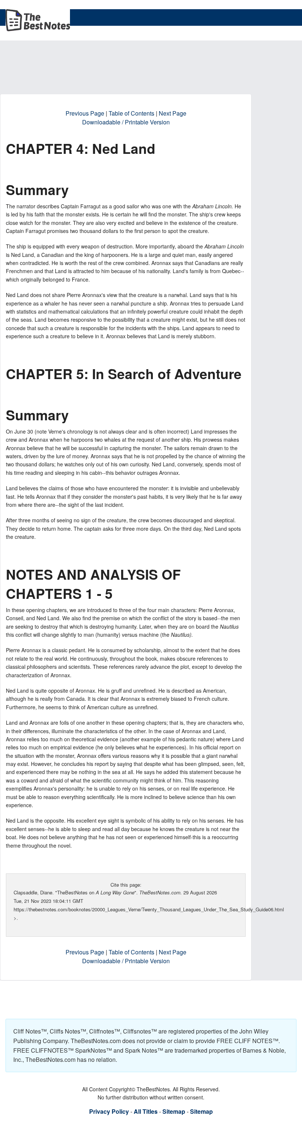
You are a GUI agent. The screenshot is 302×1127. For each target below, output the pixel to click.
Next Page (172, 113)
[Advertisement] (140, 75)
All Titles (146, 1111)
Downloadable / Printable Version (126, 122)
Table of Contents (131, 113)
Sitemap (173, 1111)
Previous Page (85, 113)
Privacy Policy (109, 1111)
